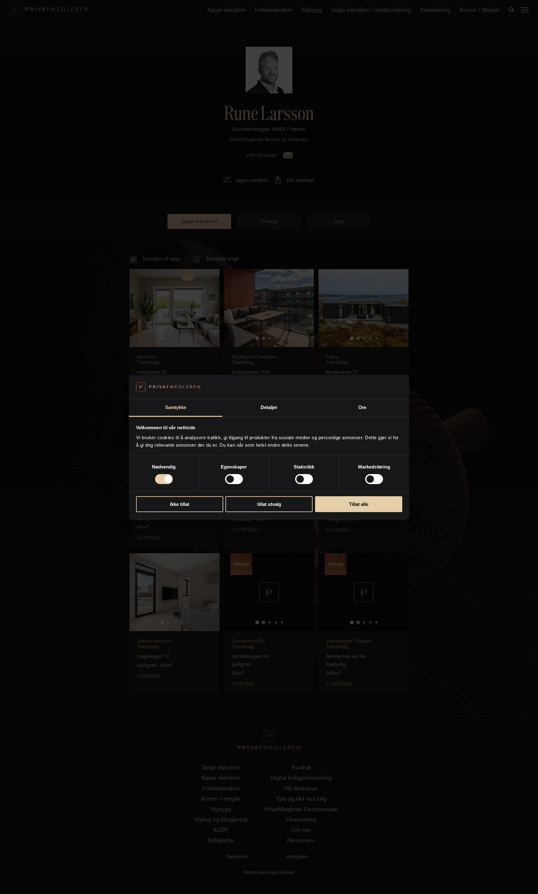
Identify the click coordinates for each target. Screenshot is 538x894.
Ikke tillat (179, 504)
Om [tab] (362, 407)
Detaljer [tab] (269, 407)
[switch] (234, 479)
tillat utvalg (269, 504)
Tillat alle (358, 504)
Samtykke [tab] (175, 407)
